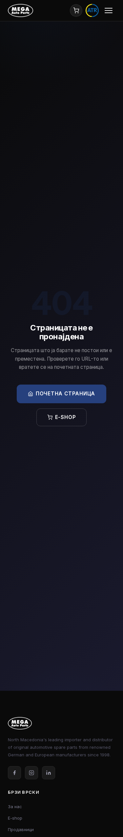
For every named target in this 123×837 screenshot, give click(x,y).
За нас (15, 806)
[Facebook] (14, 772)
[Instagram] (31, 772)
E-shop (65, 417)
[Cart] (76, 10)
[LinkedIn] (48, 772)
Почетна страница (65, 393)
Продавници (21, 829)
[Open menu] (108, 10)
